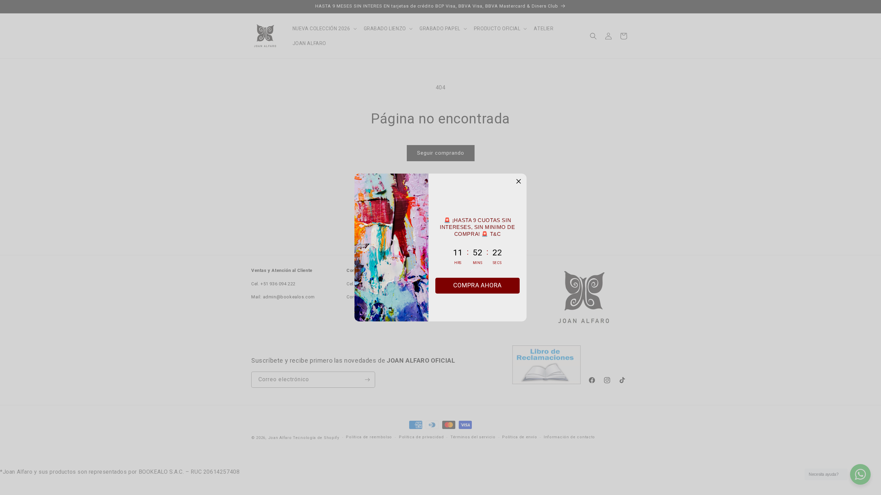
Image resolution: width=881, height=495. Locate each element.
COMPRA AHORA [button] (477, 285)
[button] (518, 181)
